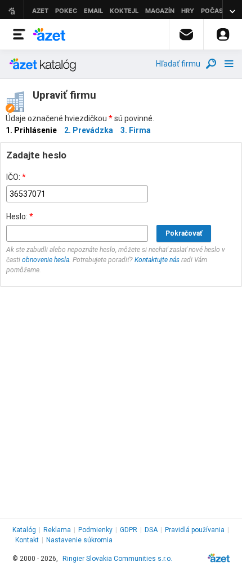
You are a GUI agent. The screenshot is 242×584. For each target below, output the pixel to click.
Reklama (57, 530)
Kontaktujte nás (157, 260)
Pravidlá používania (195, 530)
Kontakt (27, 540)
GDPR (128, 530)
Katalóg (24, 530)
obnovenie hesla (45, 260)
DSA (151, 530)
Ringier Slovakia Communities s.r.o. (117, 559)
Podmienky (95, 530)
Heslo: (19, 216)
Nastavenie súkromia (79, 540)
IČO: (16, 177)
